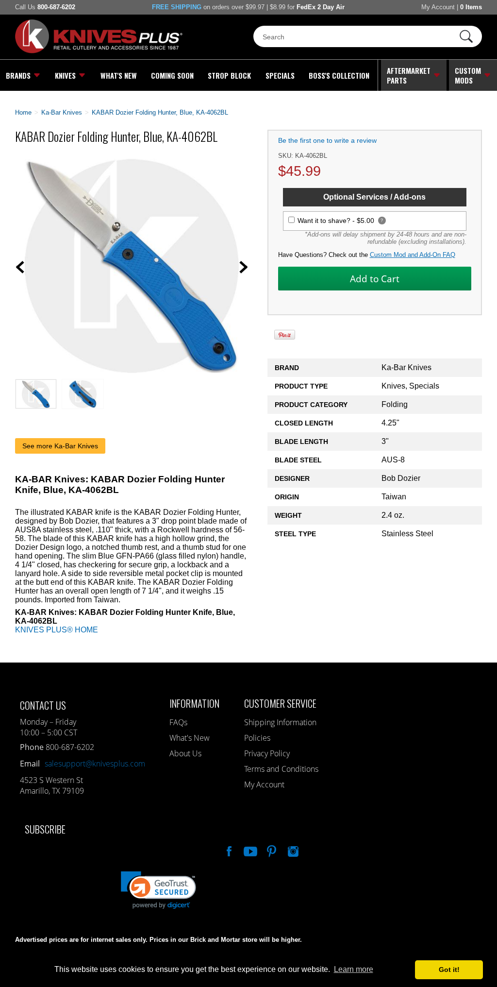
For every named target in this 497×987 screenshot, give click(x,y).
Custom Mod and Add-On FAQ (412, 254)
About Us (185, 753)
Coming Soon (172, 75)
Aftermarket (409, 75)
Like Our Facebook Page (228, 850)
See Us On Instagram (292, 850)
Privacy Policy (267, 753)
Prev (20, 267)
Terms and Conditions (281, 769)
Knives (65, 75)
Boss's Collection (339, 75)
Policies (257, 737)
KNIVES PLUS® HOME (56, 630)
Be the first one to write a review (327, 140)
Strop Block (229, 75)
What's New (118, 75)
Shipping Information (280, 722)
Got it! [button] (449, 969)
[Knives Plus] (99, 51)
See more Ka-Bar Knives (60, 446)
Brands (18, 75)
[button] (496, 984)
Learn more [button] (353, 969)
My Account (438, 7)
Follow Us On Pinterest (271, 850)
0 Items (471, 7)
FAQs (178, 722)
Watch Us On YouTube (249, 850)
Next (243, 267)
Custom (468, 75)
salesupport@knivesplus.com (95, 763)
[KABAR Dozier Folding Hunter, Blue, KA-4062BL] (132, 370)
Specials (280, 75)
